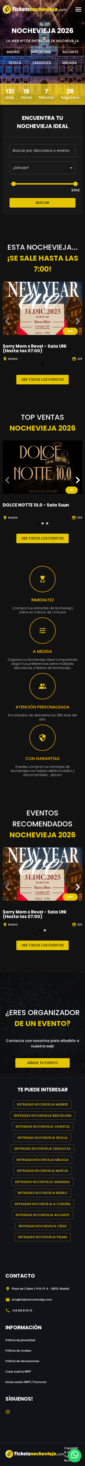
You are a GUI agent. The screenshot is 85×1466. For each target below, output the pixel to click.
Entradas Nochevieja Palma (42, 1237)
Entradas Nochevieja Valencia (43, 1126)
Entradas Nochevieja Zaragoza (42, 1148)
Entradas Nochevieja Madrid (42, 1104)
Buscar (42, 202)
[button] (42, 168)
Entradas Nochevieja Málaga (42, 1159)
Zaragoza (41, 62)
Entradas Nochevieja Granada (42, 1182)
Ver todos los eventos (42, 379)
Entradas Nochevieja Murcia (42, 1170)
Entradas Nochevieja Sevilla (42, 1137)
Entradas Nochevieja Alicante (42, 1215)
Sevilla (15, 62)
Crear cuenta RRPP (18, 1371)
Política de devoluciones (22, 1361)
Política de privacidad (20, 1340)
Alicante (70, 51)
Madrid (13, 51)
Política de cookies (18, 1351)
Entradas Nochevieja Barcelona (42, 1115)
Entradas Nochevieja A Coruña (42, 1204)
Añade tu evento (42, 1062)
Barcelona (41, 51)
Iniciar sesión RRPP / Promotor (25, 1382)
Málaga (69, 62)
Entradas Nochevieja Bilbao (43, 1193)
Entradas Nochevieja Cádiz (43, 1226)
